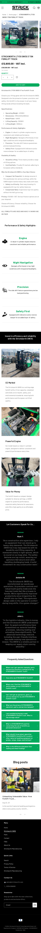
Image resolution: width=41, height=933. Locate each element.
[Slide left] (16, 52)
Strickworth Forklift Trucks (16, 926)
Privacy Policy (8, 864)
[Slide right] (25, 52)
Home (4, 14)
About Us (7, 845)
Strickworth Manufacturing (13, 849)
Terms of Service (9, 867)
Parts (5, 835)
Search (6, 860)
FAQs (5, 842)
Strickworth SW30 (10, 831)
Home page (13, 14)
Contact (6, 838)
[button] (2, 8)
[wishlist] (17, 77)
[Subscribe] (35, 905)
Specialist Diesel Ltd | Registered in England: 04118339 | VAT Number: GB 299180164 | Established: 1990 (20, 928)
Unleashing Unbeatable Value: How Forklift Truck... (17, 797)
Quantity (4, 73)
